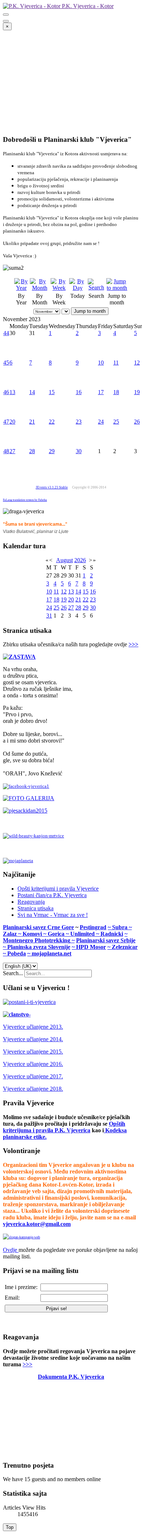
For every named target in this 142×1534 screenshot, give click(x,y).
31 (49, 615)
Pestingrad (93, 927)
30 (79, 451)
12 (137, 362)
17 (101, 392)
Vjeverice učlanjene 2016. (33, 1064)
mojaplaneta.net (51, 953)
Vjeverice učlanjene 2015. (33, 1051)
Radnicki (111, 934)
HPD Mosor (91, 947)
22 (52, 421)
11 (116, 362)
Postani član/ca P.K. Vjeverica (52, 895)
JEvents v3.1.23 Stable (52, 487)
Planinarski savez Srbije (105, 940)
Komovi (33, 934)
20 (12, 421)
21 (32, 421)
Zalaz (10, 934)
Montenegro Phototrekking (36, 940)
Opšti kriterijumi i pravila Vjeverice (58, 888)
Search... (13, 973)
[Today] (77, 288)
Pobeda (16, 953)
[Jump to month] (117, 288)
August (64, 560)
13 (12, 392)
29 (52, 451)
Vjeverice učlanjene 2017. (33, 1076)
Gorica (57, 934)
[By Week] (59, 288)
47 (6, 421)
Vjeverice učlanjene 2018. (33, 1089)
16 (79, 392)
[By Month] (39, 288)
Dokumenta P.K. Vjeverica (71, 1377)
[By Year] (21, 288)
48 (6, 451)
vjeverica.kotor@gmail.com (37, 1224)
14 (32, 392)
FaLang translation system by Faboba (25, 500)
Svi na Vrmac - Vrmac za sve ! (52, 915)
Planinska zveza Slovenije (38, 947)
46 (6, 392)
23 (79, 421)
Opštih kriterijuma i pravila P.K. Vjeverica (64, 1127)
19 (137, 392)
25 (116, 421)
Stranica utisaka (35, 908)
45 (6, 362)
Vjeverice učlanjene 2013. (33, 1027)
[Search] (96, 287)
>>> (133, 644)
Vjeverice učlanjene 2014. (33, 1039)
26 (137, 421)
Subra (120, 927)
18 (116, 392)
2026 (80, 560)
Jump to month (90, 311)
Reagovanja (31, 902)
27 (12, 451)
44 (6, 333)
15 (52, 392)
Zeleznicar (125, 947)
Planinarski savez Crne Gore (38, 927)
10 (101, 362)
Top (9, 1527)
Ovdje (10, 1250)
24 (101, 421)
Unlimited (83, 934)
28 (32, 451)
